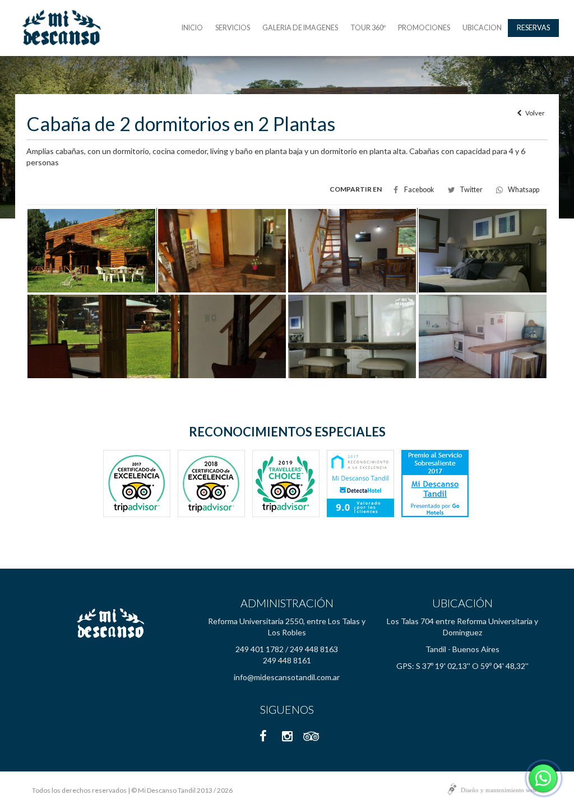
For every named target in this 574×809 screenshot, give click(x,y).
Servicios (232, 28)
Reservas (533, 28)
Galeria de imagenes (300, 28)
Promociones (424, 28)
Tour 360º (368, 28)
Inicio (192, 28)
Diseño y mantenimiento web (498, 790)
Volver (533, 113)
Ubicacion (482, 28)
